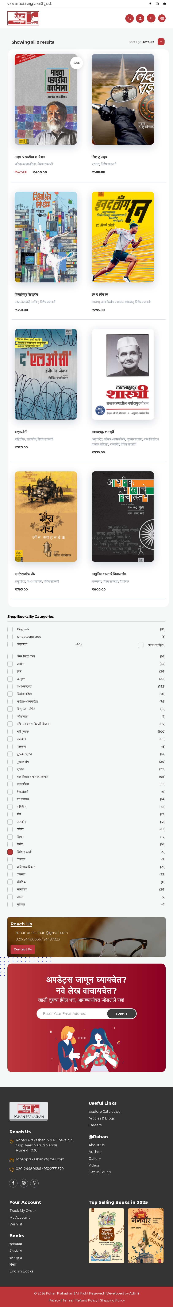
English (23, 629)
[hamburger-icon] (162, 18)
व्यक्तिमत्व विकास (26, 867)
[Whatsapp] (164, 4)
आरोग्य (96, 302)
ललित (35, 302)
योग (19, 814)
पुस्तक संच (23, 762)
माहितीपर (20, 439)
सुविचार (21, 904)
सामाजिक (22, 889)
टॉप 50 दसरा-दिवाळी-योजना (33, 724)
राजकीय (31, 439)
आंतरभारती (154, 645)
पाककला (21, 739)
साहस (20, 897)
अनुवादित (97, 439)
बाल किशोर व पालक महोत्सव (117, 302)
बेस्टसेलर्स (22, 792)
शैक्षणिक (21, 882)
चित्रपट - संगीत (26, 709)
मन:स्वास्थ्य (23, 799)
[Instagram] (157, 4)
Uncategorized (29, 637)
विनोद (20, 844)
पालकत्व (21, 746)
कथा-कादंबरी (22, 302)
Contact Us (23, 949)
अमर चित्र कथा (26, 656)
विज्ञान (20, 837)
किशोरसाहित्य (24, 694)
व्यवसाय (21, 874)
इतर (19, 671)
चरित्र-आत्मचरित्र (25, 164)
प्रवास (95, 164)
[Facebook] (150, 4)
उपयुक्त (21, 679)
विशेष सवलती (45, 164)
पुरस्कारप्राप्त (134, 439)
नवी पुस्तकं (23, 731)
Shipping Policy (112, 1300)
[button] (93, 1235)
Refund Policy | (87, 1300)
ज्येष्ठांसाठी (22, 716)
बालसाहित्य (23, 784)
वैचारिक (124, 581)
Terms (68, 1300)
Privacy (54, 1300)
